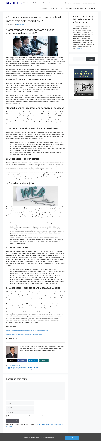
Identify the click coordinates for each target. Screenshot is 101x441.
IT (8, 365)
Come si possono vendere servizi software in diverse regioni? (24, 334)
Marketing (12, 365)
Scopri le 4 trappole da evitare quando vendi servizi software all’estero (27, 330)
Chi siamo (53, 8)
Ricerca (90, 59)
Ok (72, 437)
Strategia (17, 365)
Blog (61, 8)
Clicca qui (79, 48)
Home (44, 8)
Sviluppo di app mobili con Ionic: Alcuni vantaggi (20, 369)
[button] (12, 360)
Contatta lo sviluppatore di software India (80, 8)
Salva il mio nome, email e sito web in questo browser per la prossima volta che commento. (35, 416)
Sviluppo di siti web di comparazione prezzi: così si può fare (23, 367)
